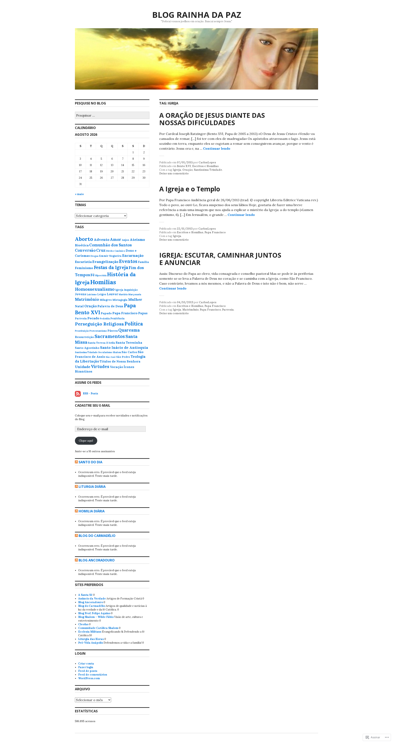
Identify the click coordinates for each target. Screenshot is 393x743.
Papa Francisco (215, 232)
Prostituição (82, 330)
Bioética (82, 245)
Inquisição (131, 289)
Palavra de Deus (110, 306)
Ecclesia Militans (89, 631)
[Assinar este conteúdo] (76, 462)
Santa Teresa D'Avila (101, 342)
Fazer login (85, 667)
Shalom (117, 352)
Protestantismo (98, 330)
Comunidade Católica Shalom (98, 628)
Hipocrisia (100, 275)
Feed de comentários (92, 674)
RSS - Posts (90, 393)
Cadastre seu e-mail (92, 405)
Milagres (106, 299)
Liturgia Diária (92, 486)
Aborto (84, 239)
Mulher (135, 299)
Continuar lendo (216, 148)
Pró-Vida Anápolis (90, 642)
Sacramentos (110, 336)
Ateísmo (137, 239)
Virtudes (100, 366)
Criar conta (86, 663)
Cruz (100, 250)
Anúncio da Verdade (92, 598)
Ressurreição (84, 337)
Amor (115, 239)
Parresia (228, 309)
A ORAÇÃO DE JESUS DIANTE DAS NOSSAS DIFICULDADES (212, 119)
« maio (79, 194)
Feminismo (84, 268)
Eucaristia (83, 262)
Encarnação (132, 255)
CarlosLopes (207, 162)
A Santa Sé (85, 595)
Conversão (85, 250)
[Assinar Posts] (78, 393)
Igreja (177, 170)
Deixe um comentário (174, 173)
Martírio (123, 294)
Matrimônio (190, 309)
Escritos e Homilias (205, 166)
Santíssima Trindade (208, 170)
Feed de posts (87, 671)
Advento (101, 239)
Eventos (128, 261)
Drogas (94, 256)
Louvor (112, 294)
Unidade (82, 366)
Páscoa (112, 330)
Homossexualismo (95, 289)
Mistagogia (120, 299)
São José (111, 357)
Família (143, 262)
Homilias (103, 282)
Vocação (116, 367)
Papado (106, 313)
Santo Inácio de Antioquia (124, 347)
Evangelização (105, 261)
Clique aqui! (86, 440)
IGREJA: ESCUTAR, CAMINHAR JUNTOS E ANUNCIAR (220, 259)
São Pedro (123, 356)
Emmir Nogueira (110, 255)
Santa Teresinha (129, 343)
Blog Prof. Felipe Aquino (94, 613)
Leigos (101, 294)
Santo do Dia (90, 462)
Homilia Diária (92, 511)
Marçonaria (134, 294)
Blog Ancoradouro (97, 560)
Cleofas (83, 624)
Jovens (80, 294)
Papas (143, 313)
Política (133, 324)
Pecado (93, 318)
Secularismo (105, 352)
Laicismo (92, 294)
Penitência (117, 318)
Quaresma (129, 330)
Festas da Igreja (111, 267)
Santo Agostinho (87, 348)
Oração (187, 170)
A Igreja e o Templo (189, 188)
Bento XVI (184, 166)
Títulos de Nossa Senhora (120, 361)
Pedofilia (105, 318)
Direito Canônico (115, 250)
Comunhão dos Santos (110, 244)
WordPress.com (89, 678)
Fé (92, 275)
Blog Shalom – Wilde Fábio (96, 617)
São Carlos (129, 352)
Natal (79, 306)
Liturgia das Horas (91, 639)
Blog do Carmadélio (97, 535)
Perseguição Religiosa (99, 324)
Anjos (125, 239)
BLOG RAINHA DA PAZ (196, 14)
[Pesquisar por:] (112, 115)
